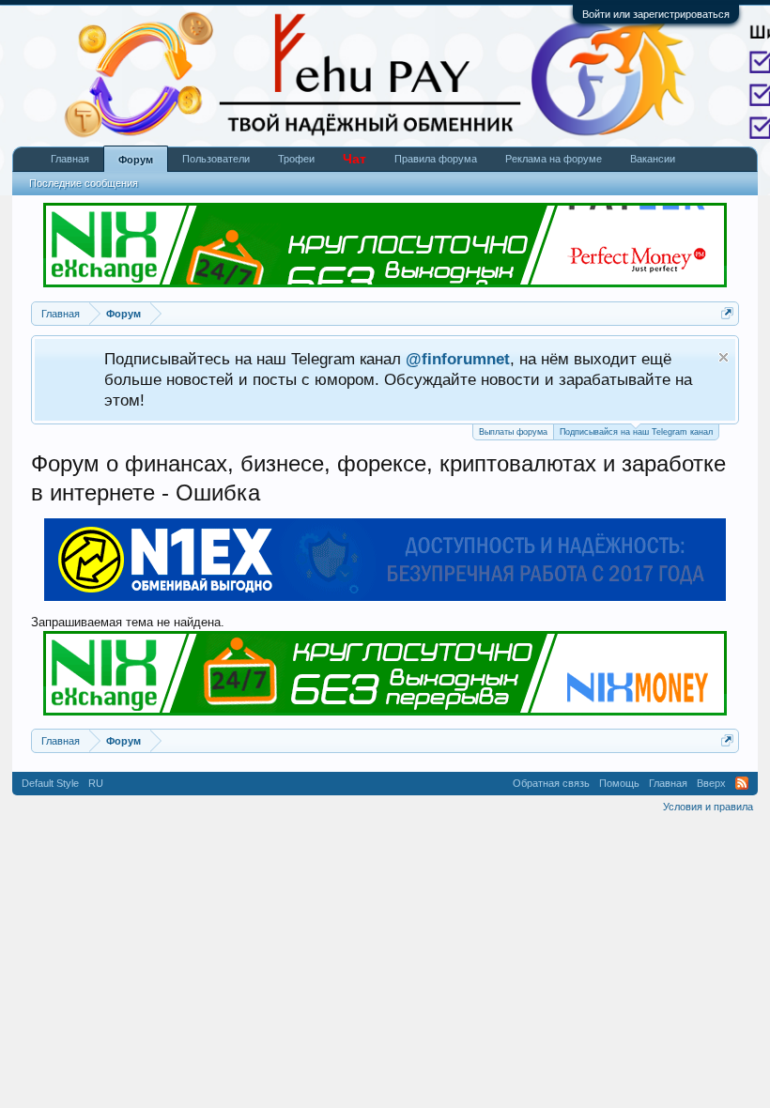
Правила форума (435, 158)
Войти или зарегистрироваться (656, 14)
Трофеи (296, 158)
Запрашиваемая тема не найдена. (127, 622)
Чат (354, 158)
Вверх (711, 783)
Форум (135, 159)
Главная (70, 158)
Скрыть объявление (723, 357)
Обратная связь (551, 783)
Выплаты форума (513, 432)
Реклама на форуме (553, 158)
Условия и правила (708, 806)
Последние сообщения (83, 183)
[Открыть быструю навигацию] (727, 313)
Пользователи (216, 158)
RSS (741, 783)
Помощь (619, 783)
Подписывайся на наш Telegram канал (636, 432)
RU (95, 783)
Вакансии (652, 158)
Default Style (50, 783)
